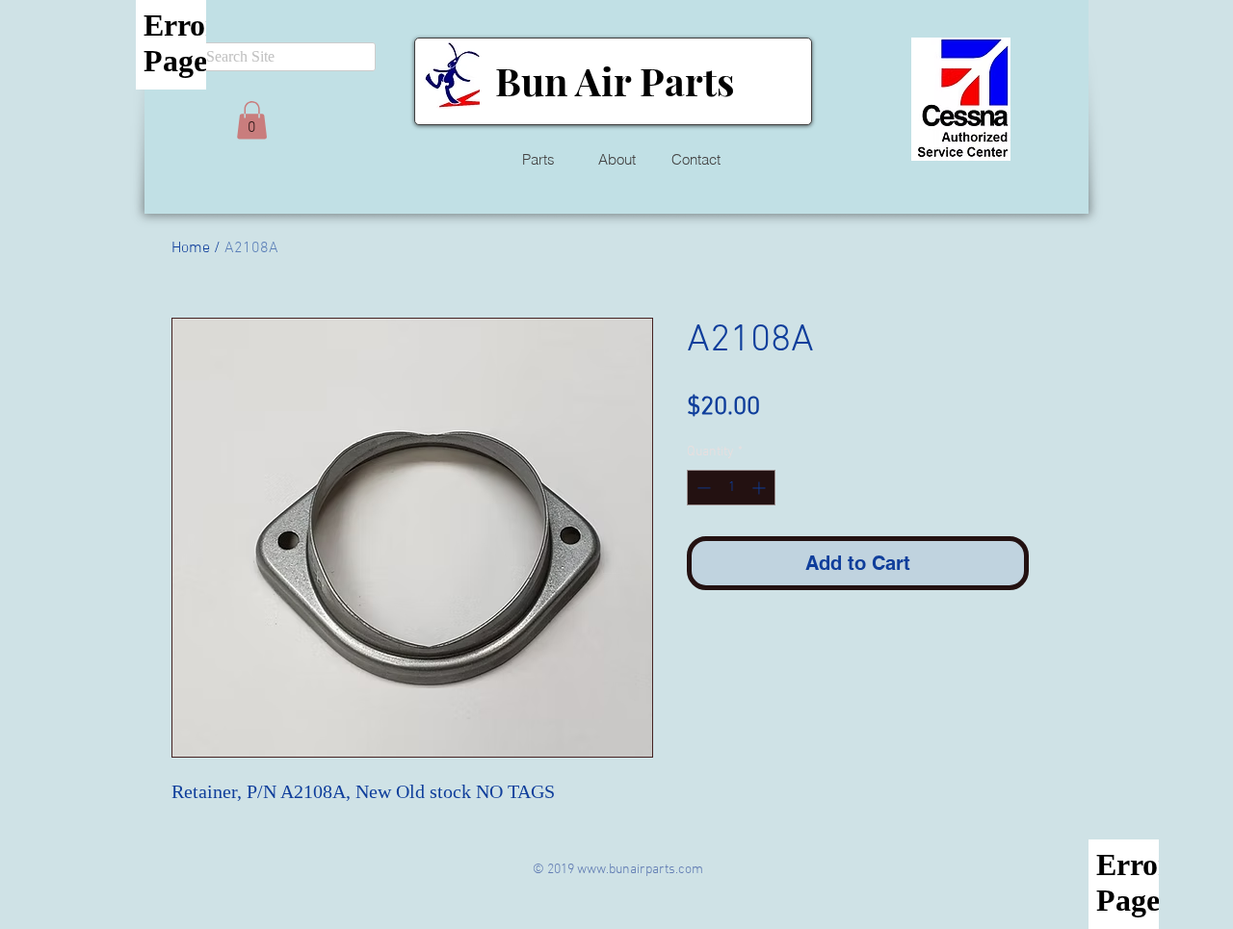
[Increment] (760, 487)
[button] (252, 120)
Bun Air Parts (614, 80)
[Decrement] (702, 487)
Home (190, 248)
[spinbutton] (731, 487)
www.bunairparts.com (640, 870)
